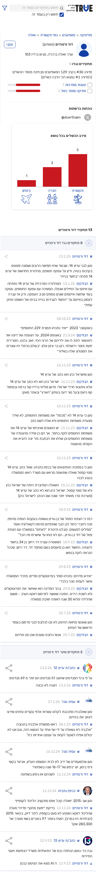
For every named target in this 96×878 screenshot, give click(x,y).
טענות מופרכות (75, 85)
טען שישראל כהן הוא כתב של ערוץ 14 (66, 374)
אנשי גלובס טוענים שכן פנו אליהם (38, 635)
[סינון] (4, 8)
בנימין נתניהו (66, 791)
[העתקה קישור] (6, 256)
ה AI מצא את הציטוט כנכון (38, 863)
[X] (87, 117)
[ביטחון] (26, 198)
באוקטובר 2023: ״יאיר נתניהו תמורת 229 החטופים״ (56, 328)
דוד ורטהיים (80, 256)
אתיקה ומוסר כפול (73, 91)
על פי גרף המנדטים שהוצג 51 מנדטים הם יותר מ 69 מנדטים (50, 678)
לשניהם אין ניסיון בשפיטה (38, 774)
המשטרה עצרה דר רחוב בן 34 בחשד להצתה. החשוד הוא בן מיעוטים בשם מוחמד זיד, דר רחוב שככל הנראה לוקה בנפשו (49, 547)
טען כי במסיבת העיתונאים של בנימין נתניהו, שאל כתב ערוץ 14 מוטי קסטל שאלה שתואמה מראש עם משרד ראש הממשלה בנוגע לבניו (49, 472)
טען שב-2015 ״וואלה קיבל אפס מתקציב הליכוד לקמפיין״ (53, 801)
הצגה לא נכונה (46, 685)
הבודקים (82, 283)
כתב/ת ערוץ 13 (64, 840)
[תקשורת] (78, 198)
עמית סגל (68, 702)
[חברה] (52, 198)
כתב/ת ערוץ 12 (64, 668)
